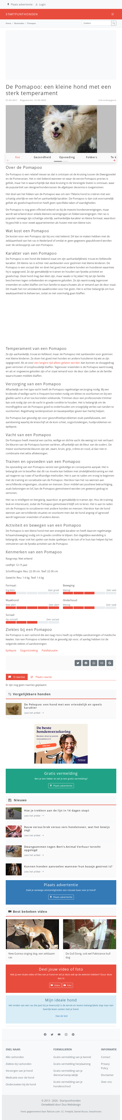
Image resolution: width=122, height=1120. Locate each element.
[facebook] (45, 1034)
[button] (114, 161)
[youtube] (59, 1034)
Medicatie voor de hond (20, 1077)
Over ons (106, 1082)
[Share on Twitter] (78, 663)
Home (8, 23)
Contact (105, 1057)
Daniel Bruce (81, 1111)
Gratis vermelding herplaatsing (72, 1064)
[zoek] (113, 23)
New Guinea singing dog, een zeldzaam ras (31, 955)
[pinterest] (73, 1034)
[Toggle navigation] (112, 14)
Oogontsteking (29, 650)
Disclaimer (107, 1075)
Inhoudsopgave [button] (107, 100)
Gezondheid (42, 157)
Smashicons (95, 1111)
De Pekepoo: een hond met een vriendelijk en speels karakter (63, 706)
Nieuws (20, 800)
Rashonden (19, 23)
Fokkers (91, 157)
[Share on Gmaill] (94, 663)
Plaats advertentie (22, 4)
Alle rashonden (15, 1057)
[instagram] (66, 1034)
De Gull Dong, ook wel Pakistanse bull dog (88, 955)
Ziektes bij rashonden (18, 1064)
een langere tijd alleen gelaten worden (57, 362)
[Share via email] (101, 663)
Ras (17, 157)
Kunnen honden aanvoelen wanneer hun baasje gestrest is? (68, 866)
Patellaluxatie (50, 650)
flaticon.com (53, 1111)
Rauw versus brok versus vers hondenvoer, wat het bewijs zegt (67, 828)
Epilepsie (11, 650)
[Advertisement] (61, 55)
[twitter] (52, 1034)
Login (42, 4)
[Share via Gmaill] (109, 663)
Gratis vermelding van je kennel (72, 1057)
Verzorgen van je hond (19, 1070)
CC (62, 1111)
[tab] (17, 677)
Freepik (69, 1111)
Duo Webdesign (71, 1104)
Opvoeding (67, 157)
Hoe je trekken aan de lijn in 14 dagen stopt (56, 810)
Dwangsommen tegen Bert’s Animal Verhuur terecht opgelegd (62, 848)
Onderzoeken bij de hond (21, 1084)
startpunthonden (8, 14)
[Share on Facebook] (86, 663)
